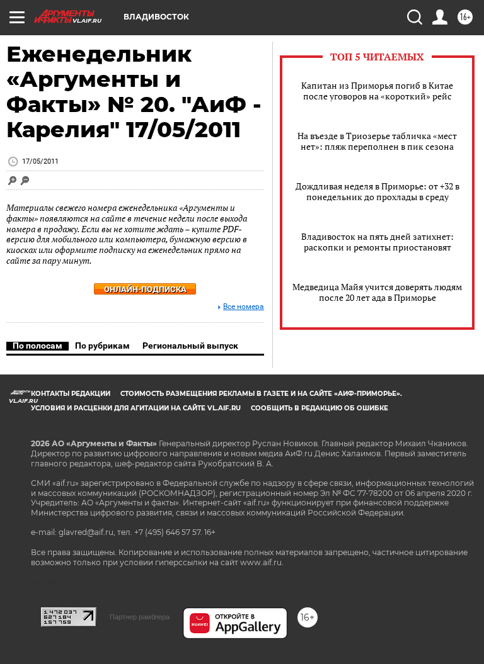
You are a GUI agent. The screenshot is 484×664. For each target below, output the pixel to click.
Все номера (243, 307)
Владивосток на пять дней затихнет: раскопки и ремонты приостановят (377, 241)
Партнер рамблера (140, 617)
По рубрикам (102, 345)
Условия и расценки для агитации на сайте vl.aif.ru (136, 408)
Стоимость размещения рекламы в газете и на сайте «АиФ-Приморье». (261, 394)
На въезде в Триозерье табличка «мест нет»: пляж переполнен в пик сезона (377, 141)
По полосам (37, 345)
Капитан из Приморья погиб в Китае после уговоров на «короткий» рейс (377, 90)
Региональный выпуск (190, 345)
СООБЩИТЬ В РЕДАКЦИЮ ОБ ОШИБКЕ (319, 408)
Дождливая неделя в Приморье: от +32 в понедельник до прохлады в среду (377, 191)
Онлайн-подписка (145, 289)
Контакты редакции (70, 394)
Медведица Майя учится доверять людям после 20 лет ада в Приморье (377, 292)
